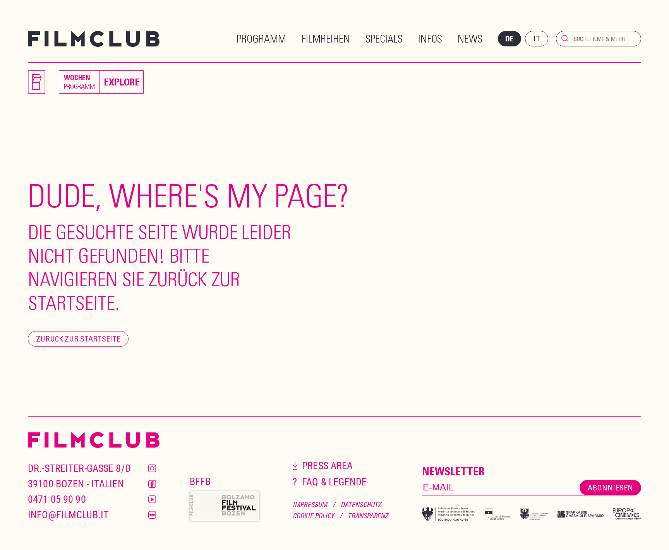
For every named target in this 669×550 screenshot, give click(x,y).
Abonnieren (610, 487)
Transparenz (368, 516)
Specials (384, 38)
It (536, 38)
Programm (261, 38)
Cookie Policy (313, 516)
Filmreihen (326, 38)
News (470, 38)
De (509, 38)
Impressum (310, 504)
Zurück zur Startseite (78, 338)
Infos (430, 38)
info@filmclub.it (68, 515)
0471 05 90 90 (57, 499)
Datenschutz (361, 504)
